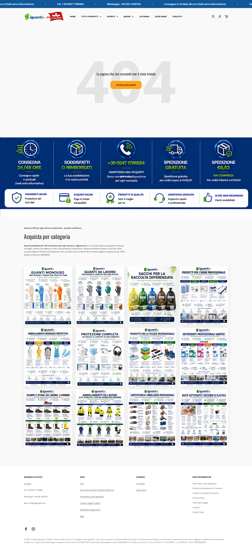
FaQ (82, 483)
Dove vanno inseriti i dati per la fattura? (97, 490)
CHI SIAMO (144, 16)
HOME (73, 16)
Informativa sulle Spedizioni (92, 496)
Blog (82, 516)
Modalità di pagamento (90, 509)
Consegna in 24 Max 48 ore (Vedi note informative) (161, 4)
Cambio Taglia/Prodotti (90, 503)
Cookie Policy (198, 512)
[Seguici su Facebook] (26, 529)
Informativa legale (200, 502)
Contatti (27, 483)
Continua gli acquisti (126, 85)
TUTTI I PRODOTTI (89, 16)
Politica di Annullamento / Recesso (207, 488)
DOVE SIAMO (161, 16)
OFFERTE (111, 16)
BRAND (127, 16)
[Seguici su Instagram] (33, 529)
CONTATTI (177, 16)
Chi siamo (140, 483)
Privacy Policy (198, 498)
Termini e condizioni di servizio (205, 493)
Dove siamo (141, 490)
